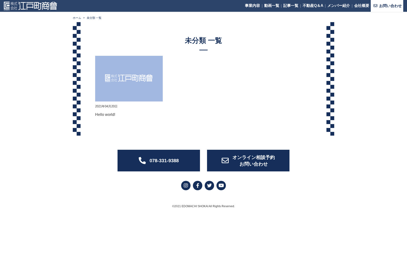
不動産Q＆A (313, 6)
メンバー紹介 (338, 6)
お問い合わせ (390, 6)
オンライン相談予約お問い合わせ (253, 160)
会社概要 (361, 6)
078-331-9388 (164, 160)
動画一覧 (271, 6)
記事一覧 (290, 6)
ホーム (77, 18)
